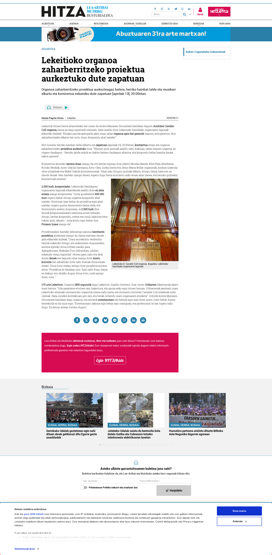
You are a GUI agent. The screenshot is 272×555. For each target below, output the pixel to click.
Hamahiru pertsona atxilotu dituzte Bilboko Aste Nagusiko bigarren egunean (196, 432)
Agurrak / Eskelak (135, 23)
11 (177, 118)
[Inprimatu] (143, 320)
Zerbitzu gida (170, 23)
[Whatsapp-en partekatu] (124, 320)
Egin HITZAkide (110, 360)
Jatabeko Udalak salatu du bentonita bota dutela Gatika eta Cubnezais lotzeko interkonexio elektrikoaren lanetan (134, 434)
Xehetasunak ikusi (24, 548)
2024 (169, 118)
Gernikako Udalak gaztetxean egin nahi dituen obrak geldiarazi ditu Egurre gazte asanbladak (71, 434)
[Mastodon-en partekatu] (96, 320)
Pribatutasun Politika (100, 487)
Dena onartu (239, 511)
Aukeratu (238, 521)
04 (174, 118)
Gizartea (48, 49)
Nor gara (224, 23)
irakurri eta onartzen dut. (113, 487)
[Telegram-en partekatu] (115, 320)
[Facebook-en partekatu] (77, 320)
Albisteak (48, 23)
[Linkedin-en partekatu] (133, 320)
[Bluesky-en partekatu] (105, 320)
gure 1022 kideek (34, 514)
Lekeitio (71, 118)
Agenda (74, 23)
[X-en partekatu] (86, 320)
